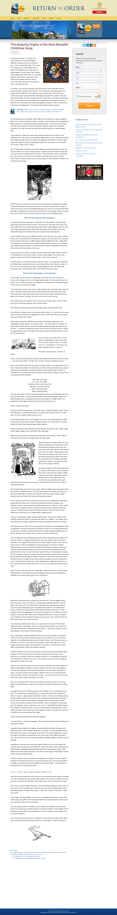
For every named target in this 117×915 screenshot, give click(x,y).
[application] (89, 172)
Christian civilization (41, 852)
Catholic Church (31, 852)
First (77, 78)
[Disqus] (40, 883)
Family (48, 852)
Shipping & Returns (45, 912)
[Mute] (98, 178)
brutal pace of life (21, 852)
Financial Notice (62, 912)
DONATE (100, 12)
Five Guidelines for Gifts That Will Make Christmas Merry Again (29, 858)
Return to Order (38, 854)
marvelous (19, 854)
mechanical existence (28, 854)
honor (64, 852)
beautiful (15, 852)
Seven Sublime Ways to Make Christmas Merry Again (26, 856)
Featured (15, 850)
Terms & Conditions (71, 912)
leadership (13, 854)
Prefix (77, 72)
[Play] (78, 178)
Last (77, 83)
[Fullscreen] (101, 178)
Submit (89, 105)
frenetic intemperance (56, 852)
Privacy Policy (54, 912)
